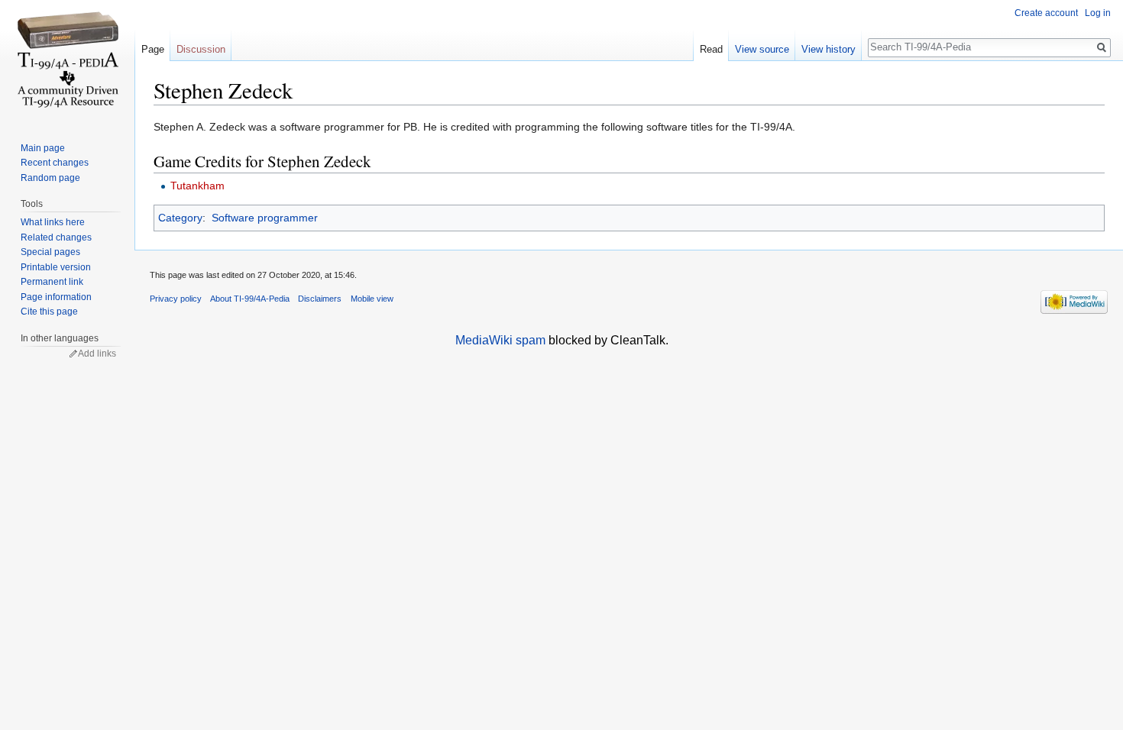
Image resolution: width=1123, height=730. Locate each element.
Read (711, 49)
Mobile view (372, 298)
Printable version (56, 267)
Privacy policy (176, 298)
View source (762, 49)
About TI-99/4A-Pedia (250, 298)
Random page (50, 178)
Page (152, 49)
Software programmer (265, 218)
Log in (1098, 13)
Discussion (200, 49)
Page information (56, 297)
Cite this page (49, 311)
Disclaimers (319, 298)
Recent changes (55, 162)
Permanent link (52, 281)
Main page (43, 148)
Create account (1046, 13)
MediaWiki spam (500, 340)
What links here (53, 222)
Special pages (50, 252)
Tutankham (197, 185)
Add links (97, 353)
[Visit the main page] (67, 61)
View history (828, 49)
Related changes (56, 237)
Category (180, 218)
